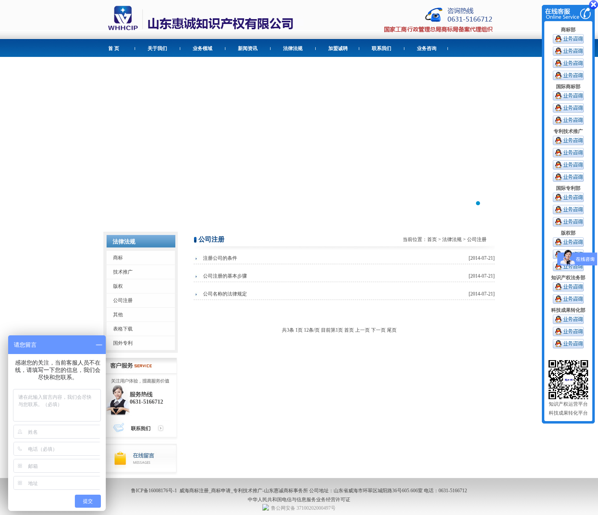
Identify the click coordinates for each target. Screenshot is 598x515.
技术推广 (123, 272)
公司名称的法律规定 (225, 294)
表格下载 (123, 329)
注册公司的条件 (220, 258)
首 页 (113, 48)
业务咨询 (426, 48)
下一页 (378, 330)
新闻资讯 (248, 48)
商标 (118, 258)
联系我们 (381, 48)
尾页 (392, 330)
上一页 (362, 330)
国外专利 (123, 343)
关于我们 (157, 48)
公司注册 (123, 300)
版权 (118, 286)
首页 (432, 239)
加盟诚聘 (338, 48)
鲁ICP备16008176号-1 (154, 490)
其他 (118, 314)
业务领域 (202, 48)
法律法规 (293, 48)
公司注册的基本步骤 (225, 276)
